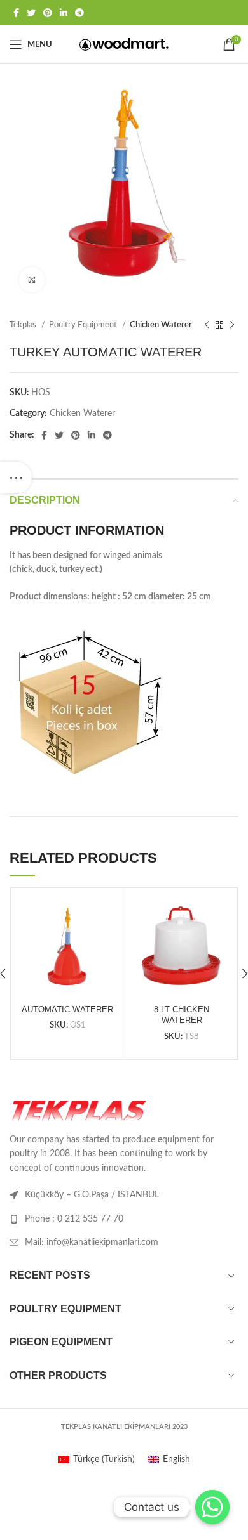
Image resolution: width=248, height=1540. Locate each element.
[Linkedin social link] (63, 12)
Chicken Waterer (161, 324)
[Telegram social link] (79, 12)
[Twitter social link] (31, 12)
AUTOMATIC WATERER (67, 1009)
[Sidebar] (16, 477)
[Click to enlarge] (32, 279)
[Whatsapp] (212, 1507)
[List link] (124, 1219)
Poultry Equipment (84, 324)
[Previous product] (206, 325)
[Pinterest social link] (47, 12)
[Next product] (232, 325)
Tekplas (24, 324)
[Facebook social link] (16, 12)
